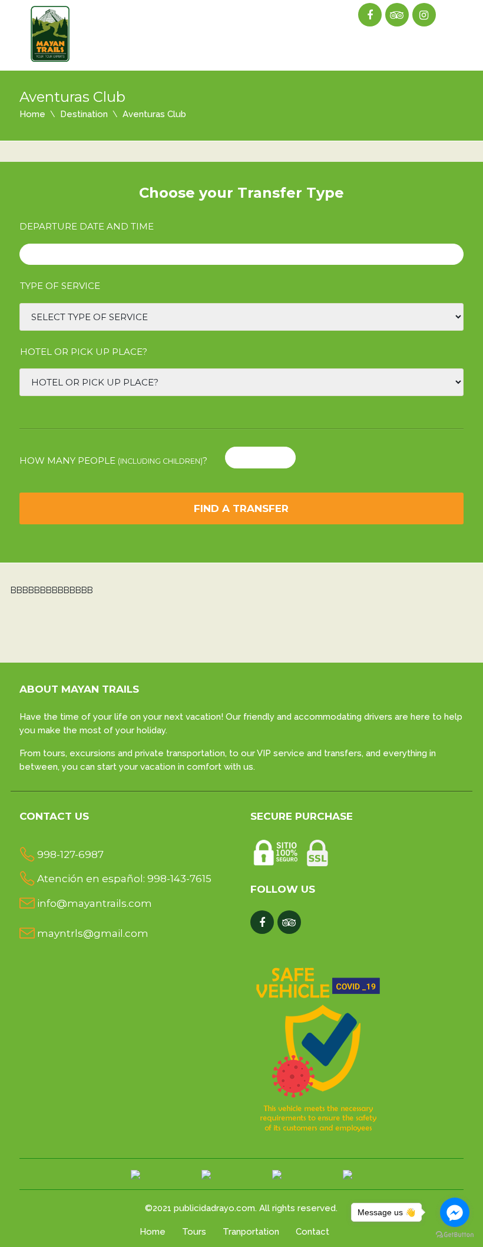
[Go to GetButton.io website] (455, 1235)
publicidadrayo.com (214, 1208)
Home (32, 114)
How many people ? (113, 460)
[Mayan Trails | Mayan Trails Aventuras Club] (50, 31)
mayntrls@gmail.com (92, 933)
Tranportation (251, 1231)
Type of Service (60, 285)
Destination (84, 114)
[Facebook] (369, 15)
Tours (194, 1231)
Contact (312, 1231)
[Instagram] (424, 15)
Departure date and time (86, 226)
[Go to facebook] (454, 1212)
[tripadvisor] (396, 15)
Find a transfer (241, 508)
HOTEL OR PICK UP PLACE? (83, 351)
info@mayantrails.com (94, 903)
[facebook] (262, 922)
